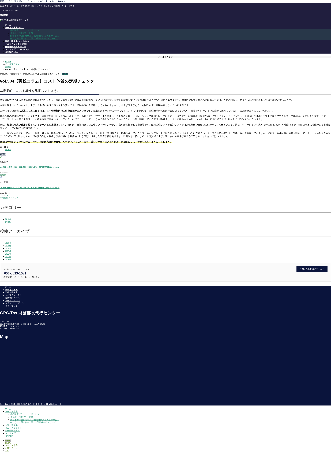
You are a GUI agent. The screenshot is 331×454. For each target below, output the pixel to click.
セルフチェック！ (13, 295)
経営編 (8, 219)
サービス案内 (11, 290)
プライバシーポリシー (15, 303)
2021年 (8, 256)
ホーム (8, 287)
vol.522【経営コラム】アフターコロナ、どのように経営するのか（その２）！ (29, 188)
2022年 (8, 254)
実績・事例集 (11, 292)
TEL (7, 451)
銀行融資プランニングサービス (24, 30)
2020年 (8, 259)
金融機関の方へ (12, 298)
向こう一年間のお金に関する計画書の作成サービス (34, 38)
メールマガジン (12, 300)
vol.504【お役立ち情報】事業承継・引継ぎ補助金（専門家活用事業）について (29, 167)
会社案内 (9, 436)
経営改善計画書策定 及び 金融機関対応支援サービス (34, 36)
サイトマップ (11, 306)
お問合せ (4, 15)
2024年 (8, 248)
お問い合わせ (11, 448)
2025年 (8, 246)
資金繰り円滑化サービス (21, 33)
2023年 (8, 251)
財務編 (65, 74)
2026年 (8, 243)
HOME (8, 443)
